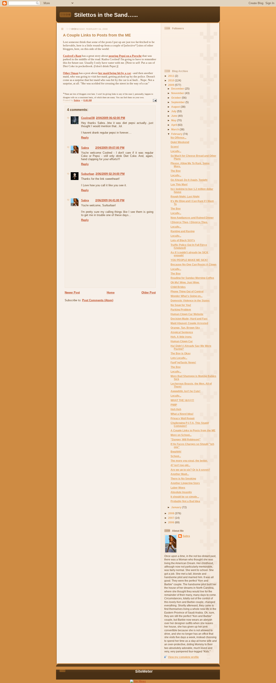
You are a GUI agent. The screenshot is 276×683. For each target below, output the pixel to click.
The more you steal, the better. (189, 460)
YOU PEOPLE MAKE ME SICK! (189, 260)
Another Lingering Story (185, 483)
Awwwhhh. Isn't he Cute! (185, 391)
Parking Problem (181, 309)
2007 (171, 517)
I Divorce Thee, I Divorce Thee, (189, 222)
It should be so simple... (185, 496)
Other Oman (70, 73)
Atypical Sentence (182, 332)
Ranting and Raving (182, 231)
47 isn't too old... (180, 465)
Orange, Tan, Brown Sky (185, 327)
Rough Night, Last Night (185, 196)
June (174, 115)
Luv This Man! (179, 184)
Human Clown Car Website (187, 314)
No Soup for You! (181, 305)
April (174, 124)
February (177, 133)
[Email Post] (154, 100)
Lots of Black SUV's (183, 240)
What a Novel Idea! (182, 413)
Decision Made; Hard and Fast (189, 318)
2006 (171, 522)
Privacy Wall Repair (183, 418)
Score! (175, 146)
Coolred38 (88, 118)
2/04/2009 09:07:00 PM (109, 147)
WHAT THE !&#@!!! (182, 400)
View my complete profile (183, 657)
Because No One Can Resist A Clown (193, 264)
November (178, 93)
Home (110, 292)
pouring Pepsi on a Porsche (125, 55)
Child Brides (178, 287)
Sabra (85, 147)
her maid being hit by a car (114, 73)
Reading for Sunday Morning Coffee (192, 277)
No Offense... (178, 137)
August (176, 106)
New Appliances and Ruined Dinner (192, 217)
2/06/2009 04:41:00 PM (109, 200)
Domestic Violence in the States (190, 300)
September (178, 102)
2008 (171, 513)
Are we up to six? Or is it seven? (190, 469)
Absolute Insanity (181, 492)
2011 (171, 75)
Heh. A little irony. (181, 336)
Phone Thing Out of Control (187, 291)
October (176, 97)
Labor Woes (178, 487)
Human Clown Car (182, 341)
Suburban (87, 173)
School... (176, 456)
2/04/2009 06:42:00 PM (110, 118)
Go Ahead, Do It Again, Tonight (189, 179)
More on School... (181, 435)
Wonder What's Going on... (186, 296)
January (176, 507)
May (174, 120)
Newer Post (72, 292)
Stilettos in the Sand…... (106, 15)
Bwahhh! (176, 451)
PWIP (174, 404)
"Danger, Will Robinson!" (186, 439)
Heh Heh (176, 409)
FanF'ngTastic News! (183, 362)
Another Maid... (180, 474)
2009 (171, 85)
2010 (171, 80)
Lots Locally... (179, 357)
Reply (85, 137)
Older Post (148, 292)
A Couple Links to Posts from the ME (193, 430)
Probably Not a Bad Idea (185, 501)
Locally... (176, 151)
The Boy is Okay (181, 353)
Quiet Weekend (180, 142)
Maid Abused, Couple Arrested (189, 323)
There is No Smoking (183, 478)
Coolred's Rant (72, 55)
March (175, 129)
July (174, 111)
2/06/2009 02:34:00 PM (110, 173)
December (178, 88)
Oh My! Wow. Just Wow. (185, 282)
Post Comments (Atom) (97, 300)
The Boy (176, 170)
